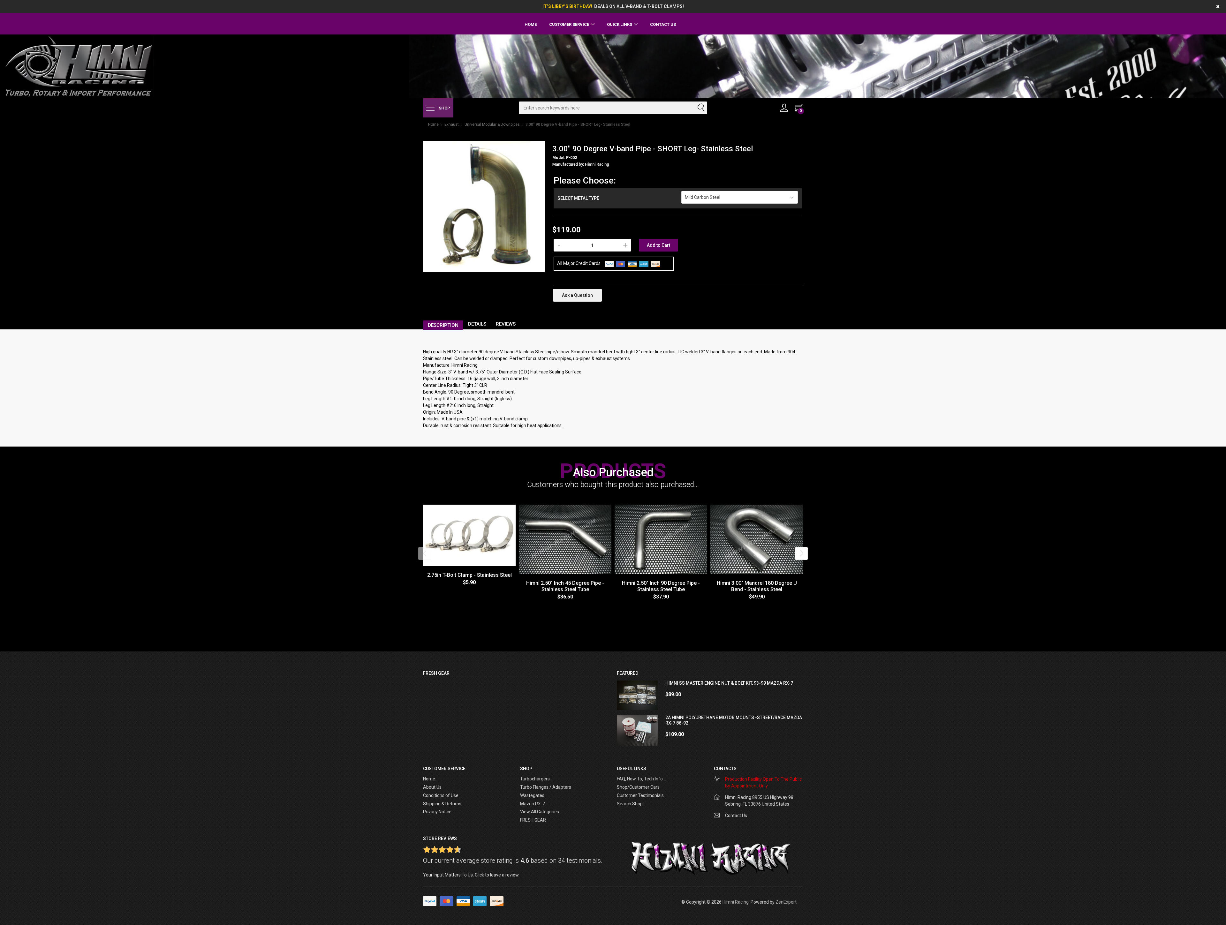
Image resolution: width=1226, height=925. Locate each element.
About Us (432, 787)
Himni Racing (597, 164)
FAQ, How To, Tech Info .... (642, 778)
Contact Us (663, 24)
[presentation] (424, 553)
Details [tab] (477, 324)
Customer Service (569, 24)
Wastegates (532, 795)
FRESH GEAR (533, 820)
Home (531, 24)
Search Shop (630, 803)
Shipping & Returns (442, 803)
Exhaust (451, 124)
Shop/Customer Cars (638, 787)
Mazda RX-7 (532, 803)
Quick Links (619, 24)
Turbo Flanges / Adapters (545, 787)
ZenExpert (786, 902)
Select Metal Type (578, 198)
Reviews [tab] (506, 324)
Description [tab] (443, 325)
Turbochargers (535, 778)
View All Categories (539, 811)
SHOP (444, 108)
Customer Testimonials (640, 795)
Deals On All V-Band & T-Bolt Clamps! (639, 6)
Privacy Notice (437, 811)
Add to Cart (658, 245)
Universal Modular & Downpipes (492, 124)
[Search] (700, 108)
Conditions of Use (440, 795)
